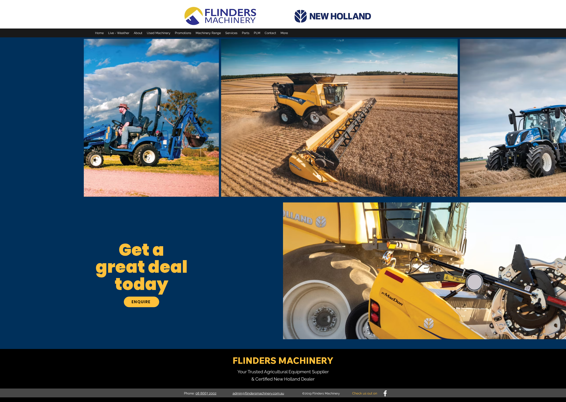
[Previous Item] (91, 118)
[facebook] (385, 393)
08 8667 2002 (205, 393)
